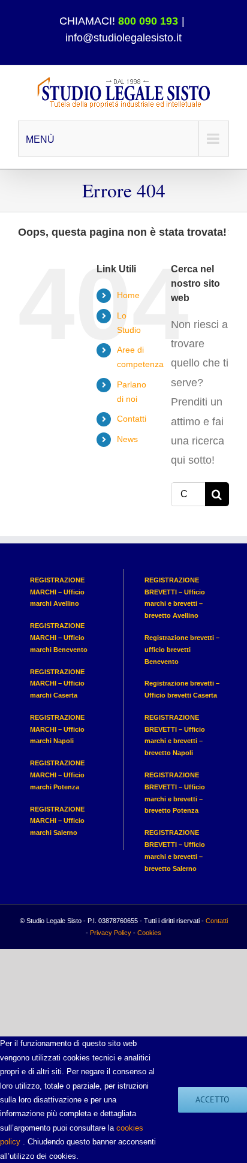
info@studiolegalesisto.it (123, 38)
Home (128, 295)
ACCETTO (212, 1099)
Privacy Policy (110, 932)
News (127, 439)
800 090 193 (148, 21)
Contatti (131, 418)
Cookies (149, 932)
